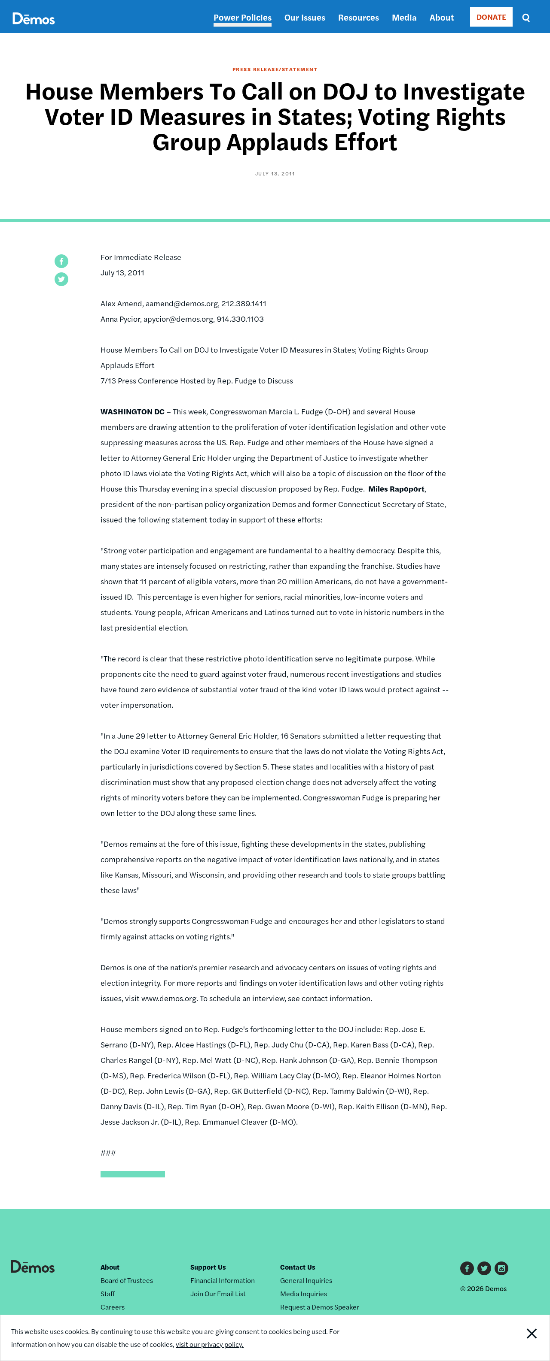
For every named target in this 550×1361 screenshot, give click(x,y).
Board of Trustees (127, 1280)
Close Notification (522, 1338)
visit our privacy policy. (210, 1344)
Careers (113, 1307)
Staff (108, 1293)
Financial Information (222, 1280)
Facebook (467, 1268)
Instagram (501, 1268)
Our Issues (304, 17)
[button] (61, 261)
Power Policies (243, 17)
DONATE (491, 16)
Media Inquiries (303, 1293)
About (442, 17)
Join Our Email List (218, 1293)
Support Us (208, 1267)
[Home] (34, 28)
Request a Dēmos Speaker (319, 1307)
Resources (358, 17)
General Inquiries (306, 1280)
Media (404, 17)
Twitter (484, 1268)
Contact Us (297, 1267)
